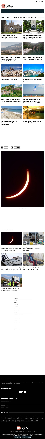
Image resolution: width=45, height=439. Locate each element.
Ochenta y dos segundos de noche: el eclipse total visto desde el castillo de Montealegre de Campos (11, 248)
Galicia (15, 320)
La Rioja (15, 324)
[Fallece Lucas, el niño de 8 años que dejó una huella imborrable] (33, 259)
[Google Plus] (39, 1)
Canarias (16, 304)
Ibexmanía (4, 403)
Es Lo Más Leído (5, 407)
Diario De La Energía (6, 401)
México (41, 418)
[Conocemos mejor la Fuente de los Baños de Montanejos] (33, 48)
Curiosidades (20, 416)
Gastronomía (15, 418)
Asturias (15, 302)
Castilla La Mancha (18, 308)
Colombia (9, 416)
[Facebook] (36, 1)
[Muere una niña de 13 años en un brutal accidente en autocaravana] (11, 280)
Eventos (37, 416)
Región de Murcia (17, 330)
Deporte (26, 416)
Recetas (13, 420)
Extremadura (17, 318)
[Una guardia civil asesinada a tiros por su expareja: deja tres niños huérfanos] (33, 238)
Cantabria (16, 306)
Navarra (15, 326)
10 (12, 147)
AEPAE (3, 416)
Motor (36, 418)
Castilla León (16, 310)
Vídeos (11, 12)
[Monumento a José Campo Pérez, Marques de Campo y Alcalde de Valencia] (33, 27)
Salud (18, 420)
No (20, 437)
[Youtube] (41, 1)
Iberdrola (32, 418)
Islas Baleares (17, 322)
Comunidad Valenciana (18, 316)
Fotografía (5, 12)
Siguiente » (17, 147)
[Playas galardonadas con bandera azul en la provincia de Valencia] (11, 112)
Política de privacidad (27, 437)
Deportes (32, 416)
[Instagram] (42, 1)
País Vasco (16, 328)
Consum (14, 416)
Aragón (15, 300)
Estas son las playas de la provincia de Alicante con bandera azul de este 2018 (31, 101)
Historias (21, 418)
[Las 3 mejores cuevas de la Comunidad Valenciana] (33, 112)
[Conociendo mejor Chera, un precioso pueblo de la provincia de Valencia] (11, 48)
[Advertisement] (30, 5)
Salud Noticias (5, 405)
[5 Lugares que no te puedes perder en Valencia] (33, 70)
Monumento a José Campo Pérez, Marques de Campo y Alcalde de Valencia (32, 37)
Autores (17, 12)
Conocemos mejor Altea (9, 79)
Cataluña (16, 312)
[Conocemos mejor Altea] (11, 70)
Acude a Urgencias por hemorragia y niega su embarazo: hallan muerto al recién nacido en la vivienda (11, 269)
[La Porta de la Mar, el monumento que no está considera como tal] (11, 27)
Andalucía (16, 298)
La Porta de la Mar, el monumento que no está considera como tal (9, 37)
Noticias (6, 194)
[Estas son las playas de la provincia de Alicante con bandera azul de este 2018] (33, 90)
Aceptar (16, 437)
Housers (26, 418)
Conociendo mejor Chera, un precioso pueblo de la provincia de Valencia (10, 59)
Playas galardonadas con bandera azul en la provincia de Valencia (10, 122)
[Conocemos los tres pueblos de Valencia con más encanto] (11, 90)
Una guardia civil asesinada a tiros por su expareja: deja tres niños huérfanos (32, 248)
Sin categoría (23, 420)
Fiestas (3, 418)
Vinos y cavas (30, 420)
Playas (8, 420)
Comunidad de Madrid (18, 314)
